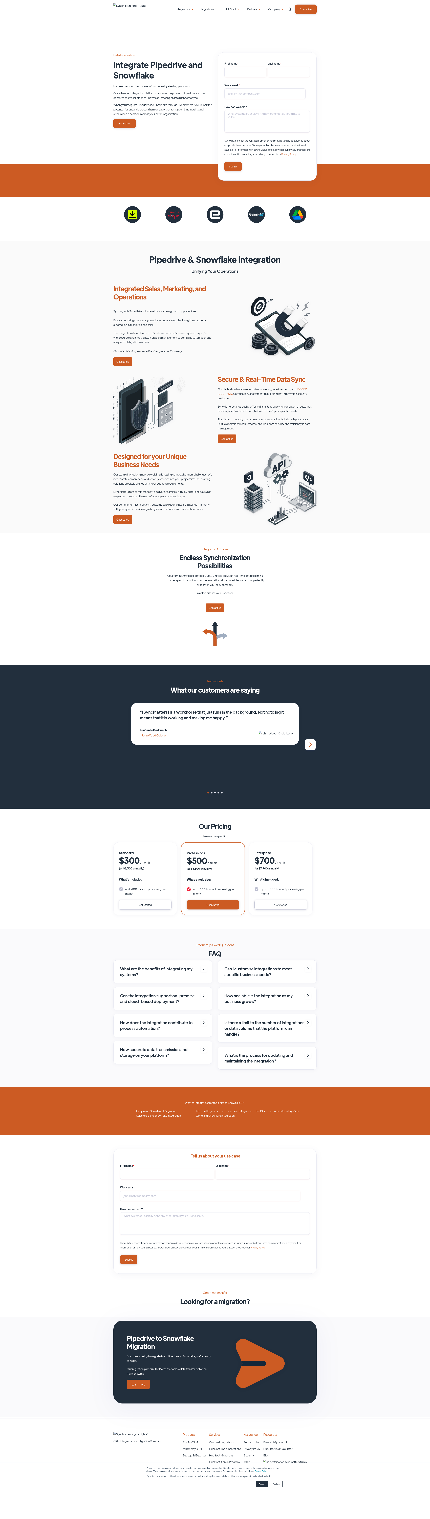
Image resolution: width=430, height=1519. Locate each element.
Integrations (183, 9)
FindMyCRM (190, 1442)
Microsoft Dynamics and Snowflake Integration (224, 1111)
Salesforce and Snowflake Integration (158, 1115)
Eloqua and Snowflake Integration (156, 1111)
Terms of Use (251, 1442)
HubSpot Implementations (225, 1449)
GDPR (248, 1462)
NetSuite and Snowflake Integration (277, 1111)
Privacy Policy (261, 1471)
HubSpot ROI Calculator (278, 1449)
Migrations (207, 9)
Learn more (138, 1384)
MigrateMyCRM (192, 1449)
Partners (252, 9)
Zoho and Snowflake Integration (215, 1115)
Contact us (306, 9)
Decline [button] (276, 1484)
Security (249, 1455)
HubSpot (230, 9)
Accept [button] (262, 1484)
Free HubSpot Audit (275, 1442)
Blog (266, 1455)
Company (274, 9)
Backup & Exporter (194, 1455)
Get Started (124, 123)
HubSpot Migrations (221, 1455)
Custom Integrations (221, 1442)
